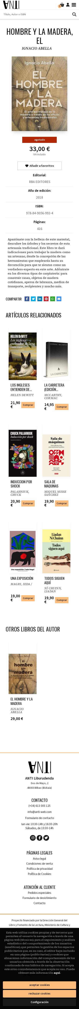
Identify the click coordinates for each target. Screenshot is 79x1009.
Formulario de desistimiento (39, 898)
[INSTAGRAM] (33, 838)
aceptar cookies (39, 985)
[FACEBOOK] (39, 838)
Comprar (28, 405)
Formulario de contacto (39, 818)
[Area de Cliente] (68, 5)
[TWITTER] (46, 838)
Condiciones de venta (39, 864)
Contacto (39, 903)
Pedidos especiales (39, 893)
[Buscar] (74, 14)
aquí (57, 973)
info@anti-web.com (40, 812)
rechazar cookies (39, 994)
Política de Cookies (39, 874)
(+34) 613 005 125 (40, 806)
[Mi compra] (62, 5)
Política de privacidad (40, 869)
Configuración (40, 1002)
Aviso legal (39, 859)
